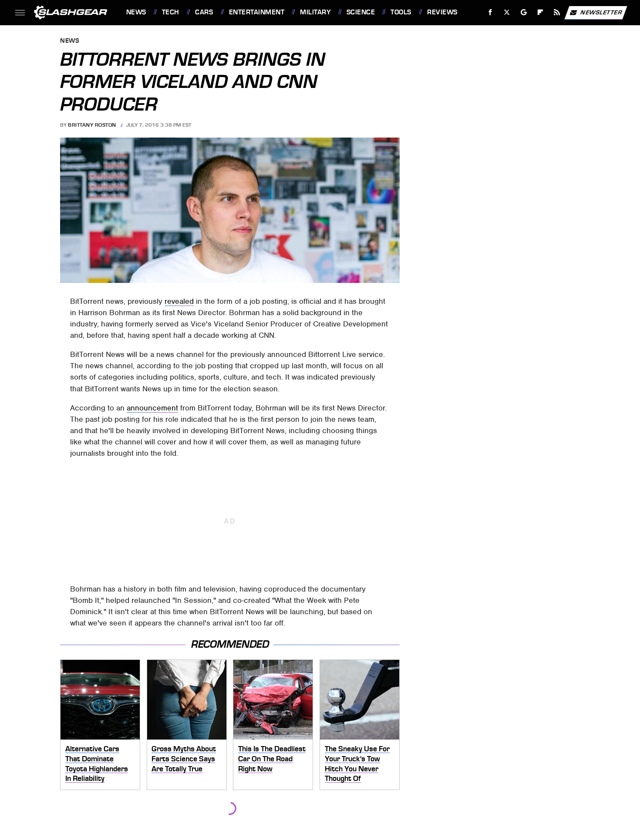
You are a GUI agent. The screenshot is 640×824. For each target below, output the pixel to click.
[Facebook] (490, 12)
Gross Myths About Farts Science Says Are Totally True (184, 758)
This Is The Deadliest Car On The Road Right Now (272, 758)
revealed (179, 301)
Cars (204, 12)
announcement (152, 408)
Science (361, 12)
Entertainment (256, 12)
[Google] (523, 12)
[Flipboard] (540, 12)
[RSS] (556, 12)
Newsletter (601, 12)
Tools (401, 12)
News (136, 12)
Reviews (442, 12)
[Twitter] (506, 12)
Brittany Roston (92, 125)
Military (315, 12)
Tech (170, 12)
